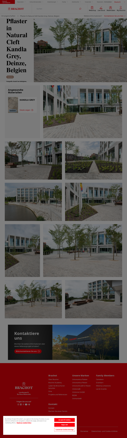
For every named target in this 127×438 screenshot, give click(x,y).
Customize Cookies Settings (65, 430)
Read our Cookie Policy (24, 423)
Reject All (64, 425)
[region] (40, 425)
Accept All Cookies (64, 420)
